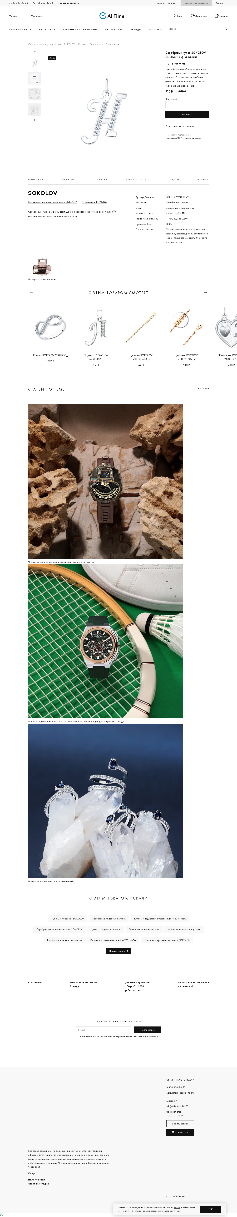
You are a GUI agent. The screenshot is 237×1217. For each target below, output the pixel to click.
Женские (82, 44)
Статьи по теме (46, 389)
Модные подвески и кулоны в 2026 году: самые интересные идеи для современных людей (76, 721)
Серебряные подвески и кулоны (109, 918)
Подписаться (147, 1029)
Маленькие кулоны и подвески (184, 929)
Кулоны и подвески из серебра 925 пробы (113, 940)
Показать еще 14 (118, 951)
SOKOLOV (69, 44)
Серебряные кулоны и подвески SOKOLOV (59, 929)
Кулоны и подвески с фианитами (64, 940)
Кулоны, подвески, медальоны (44, 44)
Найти (226, 29)
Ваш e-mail (171, 99)
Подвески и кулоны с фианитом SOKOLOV (167, 940)
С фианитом (112, 44)
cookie (177, 1207)
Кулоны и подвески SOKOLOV (68, 918)
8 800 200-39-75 (18, 3)
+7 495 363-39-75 (43, 3)
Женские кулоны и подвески (144, 929)
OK (211, 1209)
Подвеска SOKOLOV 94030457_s (96, 357)
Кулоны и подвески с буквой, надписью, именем (160, 918)
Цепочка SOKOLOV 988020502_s (186, 357)
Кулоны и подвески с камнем (105, 929)
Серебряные (96, 44)
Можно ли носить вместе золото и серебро (51, 881)
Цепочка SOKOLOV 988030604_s (141, 357)
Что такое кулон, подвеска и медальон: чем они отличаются (61, 562)
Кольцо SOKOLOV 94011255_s (51, 355)
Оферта (32, 1173)
